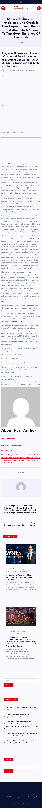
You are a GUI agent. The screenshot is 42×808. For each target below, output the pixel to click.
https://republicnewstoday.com (12, 451)
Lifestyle (9, 70)
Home (21, 42)
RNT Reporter (8, 439)
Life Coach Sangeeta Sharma (29, 232)
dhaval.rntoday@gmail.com (11, 445)
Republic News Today (11, 463)
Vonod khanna (14, 569)
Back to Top (21, 804)
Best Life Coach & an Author (22, 321)
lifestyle (21, 472)
